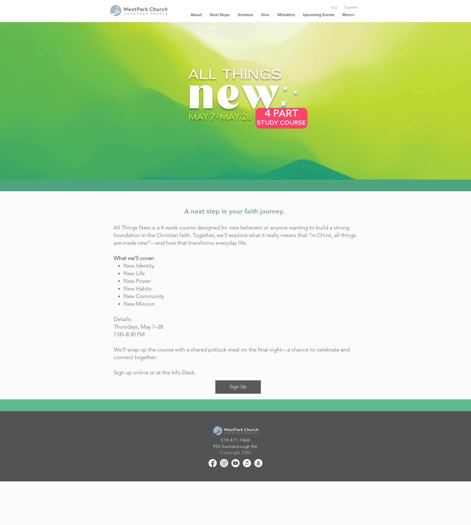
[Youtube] (235, 463)
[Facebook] (213, 463)
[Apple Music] (247, 463)
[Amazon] (258, 463)
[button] (196, 14)
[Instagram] (224, 463)
